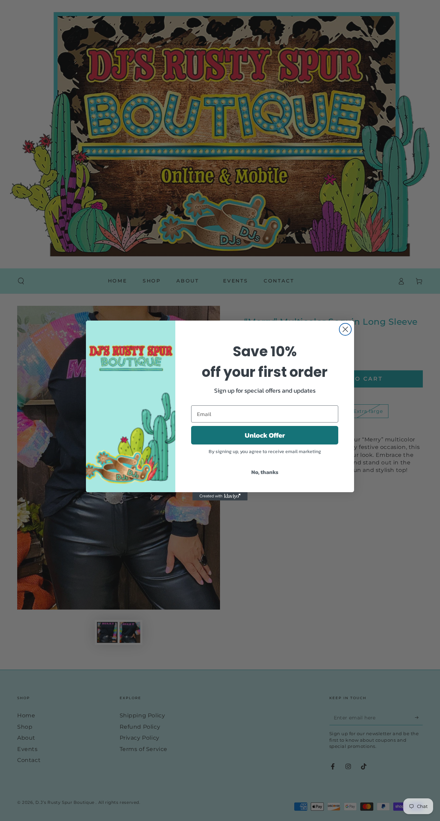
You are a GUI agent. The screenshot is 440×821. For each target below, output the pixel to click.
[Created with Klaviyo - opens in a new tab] (220, 496)
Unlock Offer (265, 435)
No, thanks (264, 472)
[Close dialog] (345, 329)
